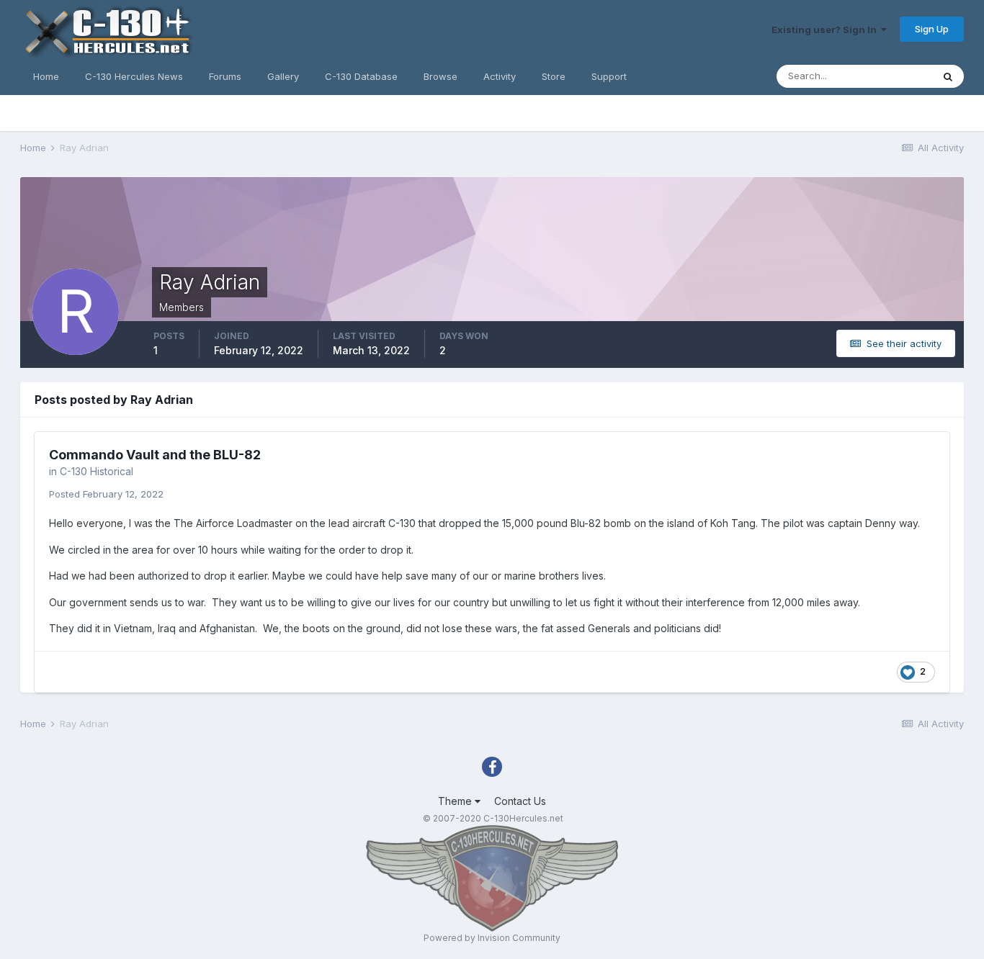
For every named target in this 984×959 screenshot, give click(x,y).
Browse (440, 76)
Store (553, 76)
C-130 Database (361, 76)
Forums (225, 76)
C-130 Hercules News (134, 76)
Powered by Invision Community (492, 937)
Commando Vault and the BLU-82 (155, 454)
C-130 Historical (96, 471)
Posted (106, 494)
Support (609, 76)
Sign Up (932, 29)
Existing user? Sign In (826, 29)
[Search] (948, 76)
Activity (499, 76)
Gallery (283, 76)
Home (46, 76)
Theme (456, 801)
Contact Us (520, 801)
